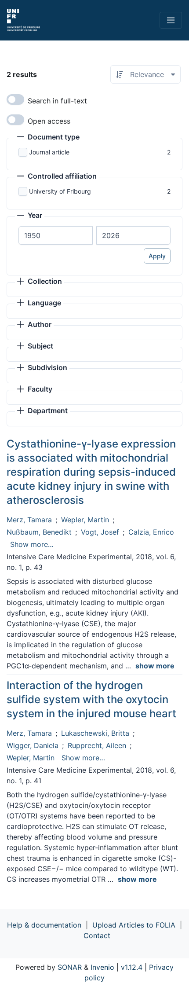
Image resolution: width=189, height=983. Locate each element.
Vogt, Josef (100, 532)
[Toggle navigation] (171, 20)
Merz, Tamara (29, 519)
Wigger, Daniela (32, 745)
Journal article (49, 152)
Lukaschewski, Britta (95, 733)
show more (154, 665)
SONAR (70, 967)
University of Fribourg (60, 191)
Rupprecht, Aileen (97, 745)
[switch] (15, 99)
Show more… (32, 544)
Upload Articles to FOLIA (133, 925)
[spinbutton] (55, 235)
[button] (48, 138)
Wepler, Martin (85, 519)
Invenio (102, 967)
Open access (49, 121)
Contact (97, 935)
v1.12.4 (131, 967)
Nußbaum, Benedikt (39, 532)
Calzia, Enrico (151, 532)
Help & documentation (44, 925)
